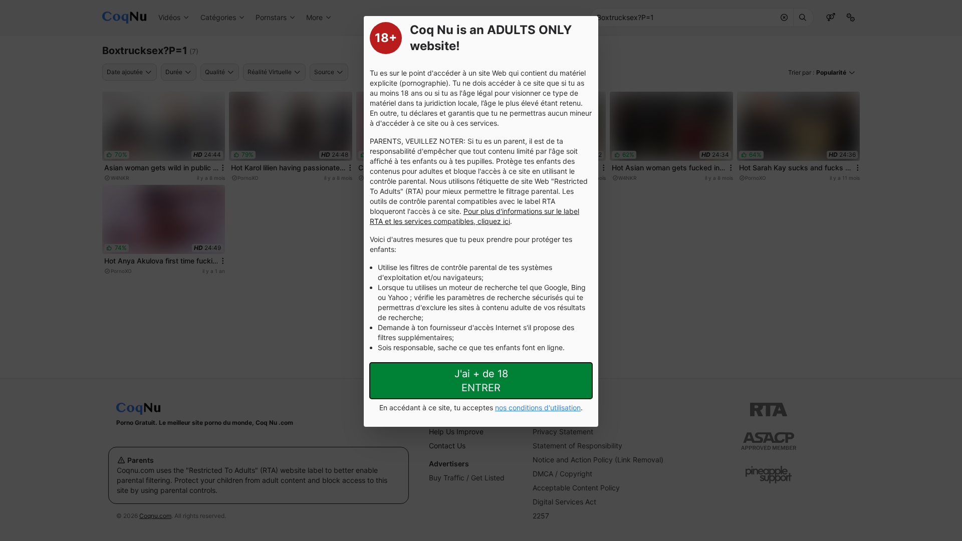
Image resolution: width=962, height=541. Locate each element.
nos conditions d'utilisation (538, 407)
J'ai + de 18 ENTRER (481, 381)
